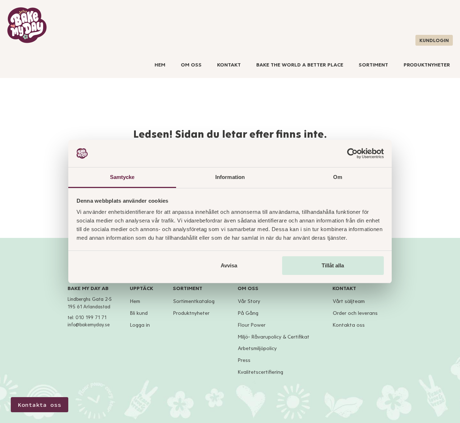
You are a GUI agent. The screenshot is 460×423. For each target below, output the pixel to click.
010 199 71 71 (90, 317)
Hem (160, 65)
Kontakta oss (349, 325)
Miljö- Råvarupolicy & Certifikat (273, 337)
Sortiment (373, 65)
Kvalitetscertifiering (260, 372)
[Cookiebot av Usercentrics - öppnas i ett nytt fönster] (352, 153)
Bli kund (139, 313)
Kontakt (229, 65)
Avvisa (229, 265)
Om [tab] (337, 177)
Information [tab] (230, 177)
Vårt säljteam (349, 301)
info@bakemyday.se (89, 324)
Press (244, 360)
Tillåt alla (333, 265)
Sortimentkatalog (194, 301)
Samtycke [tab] (122, 177)
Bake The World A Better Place (299, 65)
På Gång (248, 313)
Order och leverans (355, 313)
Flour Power (252, 325)
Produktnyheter (427, 65)
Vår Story (249, 301)
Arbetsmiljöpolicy (257, 348)
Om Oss (191, 65)
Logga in (140, 325)
